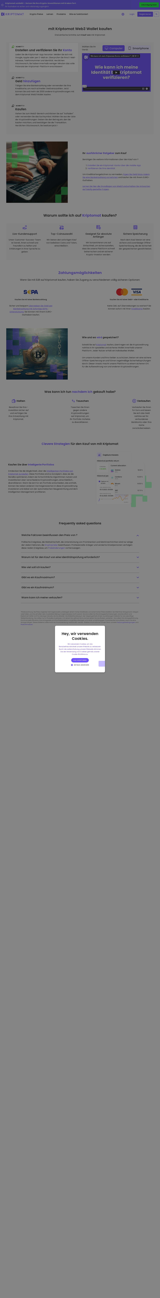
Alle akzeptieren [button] (79, 660)
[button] (80, 665)
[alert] (80, 649)
